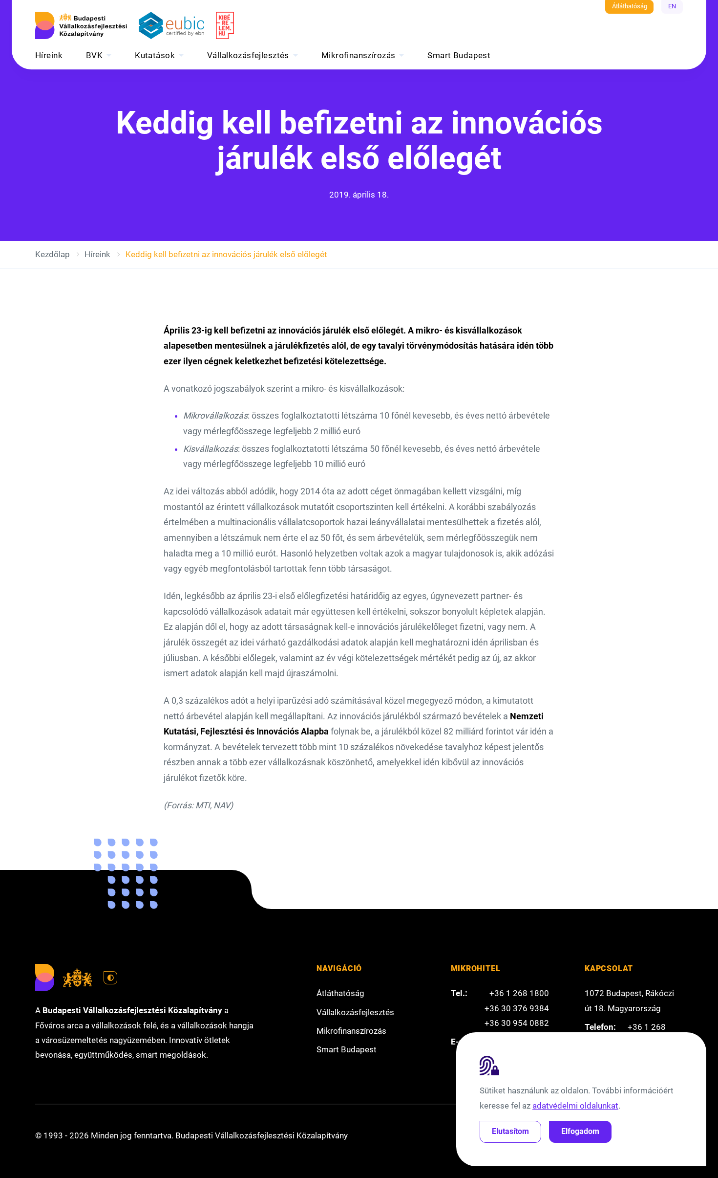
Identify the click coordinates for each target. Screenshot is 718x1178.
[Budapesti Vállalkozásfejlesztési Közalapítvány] (81, 25)
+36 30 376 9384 (517, 1008)
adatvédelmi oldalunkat (575, 1106)
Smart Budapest (458, 55)
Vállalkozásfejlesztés (248, 55)
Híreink (49, 55)
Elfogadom (580, 1131)
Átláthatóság (629, 6)
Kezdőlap (52, 254)
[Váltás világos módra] (110, 978)
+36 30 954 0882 (517, 1023)
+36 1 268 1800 (519, 993)
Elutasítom (510, 1131)
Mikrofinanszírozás (358, 55)
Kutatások (155, 55)
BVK (94, 55)
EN (672, 6)
